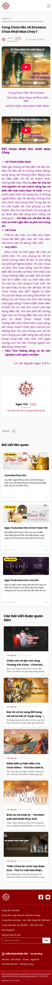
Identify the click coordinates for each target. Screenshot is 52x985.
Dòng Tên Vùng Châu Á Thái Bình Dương (21, 915)
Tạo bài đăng (36, 954)
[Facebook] (40, 897)
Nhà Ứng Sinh (8, 930)
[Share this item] (46, 497)
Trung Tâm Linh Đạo (11, 920)
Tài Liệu (25, 959)
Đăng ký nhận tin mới (11, 935)
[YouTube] (47, 897)
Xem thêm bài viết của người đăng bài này (26, 410)
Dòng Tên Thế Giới (10, 910)
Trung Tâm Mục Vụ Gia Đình (15, 925)
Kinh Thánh (16, 959)
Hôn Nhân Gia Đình (10, 964)
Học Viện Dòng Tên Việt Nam (36, 920)
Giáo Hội (5, 959)
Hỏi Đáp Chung (26, 964)
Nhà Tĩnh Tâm (36, 925)
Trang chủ (5, 18)
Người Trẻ (35, 959)
